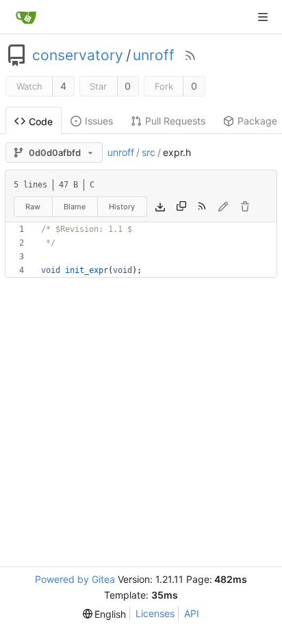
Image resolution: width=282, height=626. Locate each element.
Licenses (155, 613)
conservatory (77, 55)
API (191, 613)
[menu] (105, 614)
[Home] (26, 17)
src (148, 152)
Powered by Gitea (75, 579)
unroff (154, 55)
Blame (75, 206)
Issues (99, 121)
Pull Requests (175, 121)
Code (41, 121)
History (122, 206)
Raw (32, 206)
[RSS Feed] (190, 55)
